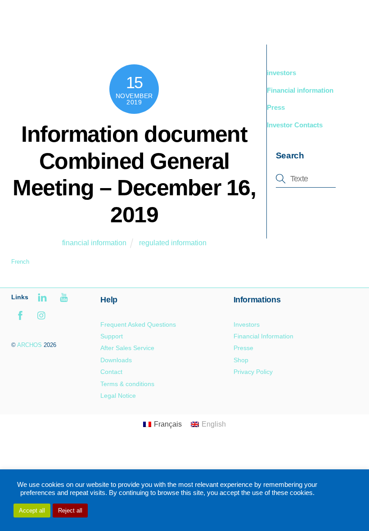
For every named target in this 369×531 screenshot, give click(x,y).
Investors (247, 324)
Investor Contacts (295, 125)
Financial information (300, 90)
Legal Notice (118, 395)
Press (276, 107)
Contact (111, 371)
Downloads (116, 360)
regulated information (173, 243)
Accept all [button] (32, 510)
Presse (243, 347)
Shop (241, 360)
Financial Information (263, 336)
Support (111, 336)
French (20, 261)
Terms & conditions (127, 383)
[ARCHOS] (75, 28)
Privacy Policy (253, 371)
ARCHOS (29, 345)
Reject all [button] (70, 510)
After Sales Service (127, 347)
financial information (94, 243)
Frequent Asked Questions (138, 324)
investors (281, 72)
